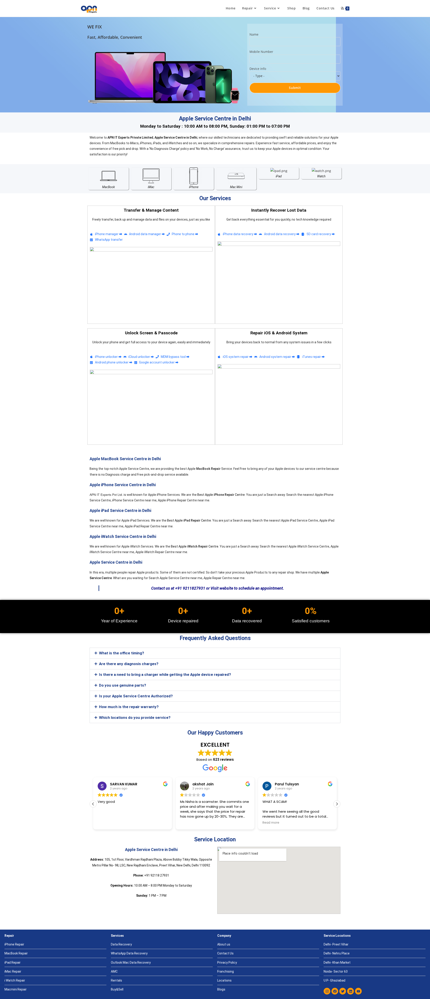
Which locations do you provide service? (134, 717)
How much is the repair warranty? (129, 707)
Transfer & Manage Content (151, 210)
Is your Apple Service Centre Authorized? (136, 696)
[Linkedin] (350, 991)
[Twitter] (342, 991)
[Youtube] (358, 991)
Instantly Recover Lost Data (278, 210)
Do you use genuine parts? (122, 685)
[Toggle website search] (342, 8)
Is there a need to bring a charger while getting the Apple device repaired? (165, 674)
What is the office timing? (121, 653)
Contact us (160, 588)
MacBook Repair (208, 468)
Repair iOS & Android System (278, 332)
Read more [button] (270, 823)
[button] (215, 653)
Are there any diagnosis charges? (128, 664)
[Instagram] (327, 991)
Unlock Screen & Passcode (151, 332)
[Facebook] (334, 991)
